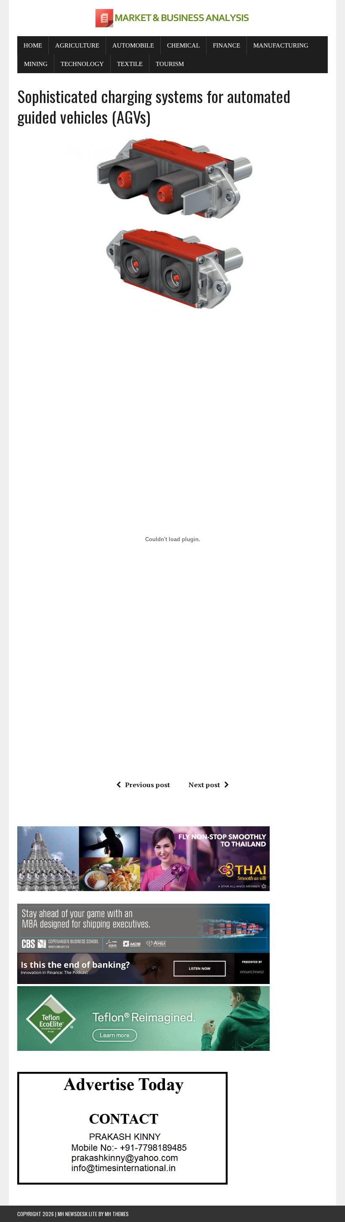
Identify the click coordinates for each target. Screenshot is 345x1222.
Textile (130, 64)
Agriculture (77, 45)
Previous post (147, 784)
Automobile (133, 45)
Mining (36, 64)
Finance (226, 45)
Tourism (170, 64)
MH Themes (117, 1213)
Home (33, 45)
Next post (204, 784)
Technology (82, 64)
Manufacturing (280, 45)
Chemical (183, 45)
